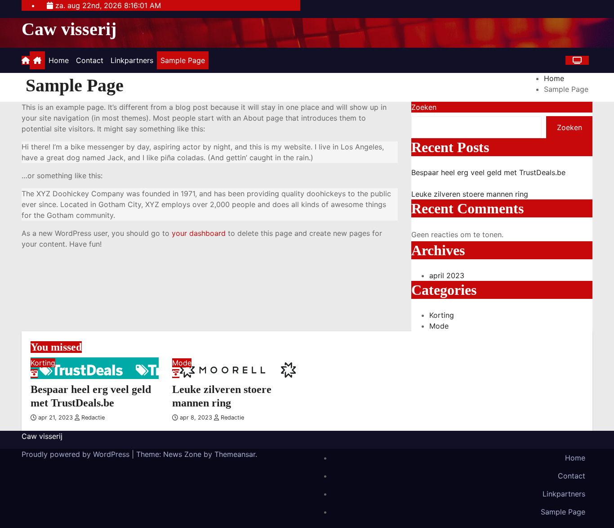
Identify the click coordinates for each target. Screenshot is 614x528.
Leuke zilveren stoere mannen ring (469, 194)
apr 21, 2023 (56, 417)
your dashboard (199, 233)
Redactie (92, 417)
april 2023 (446, 275)
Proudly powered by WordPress (77, 454)
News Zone (182, 454)
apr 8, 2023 (197, 417)
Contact (89, 60)
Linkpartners (132, 60)
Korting (441, 315)
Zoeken (423, 107)
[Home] (37, 60)
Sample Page (182, 60)
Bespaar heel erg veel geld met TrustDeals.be (488, 172)
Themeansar (234, 454)
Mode (439, 325)
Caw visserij (69, 29)
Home (59, 60)
